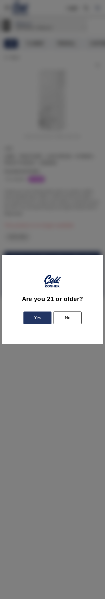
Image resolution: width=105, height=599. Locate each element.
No (67, 318)
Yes (37, 318)
